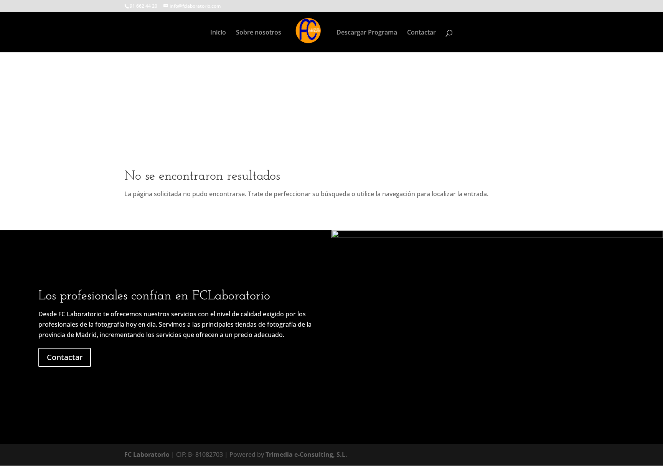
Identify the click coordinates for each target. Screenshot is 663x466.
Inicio (218, 33)
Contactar (421, 33)
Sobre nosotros (258, 33)
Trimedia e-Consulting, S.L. (306, 454)
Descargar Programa (366, 33)
